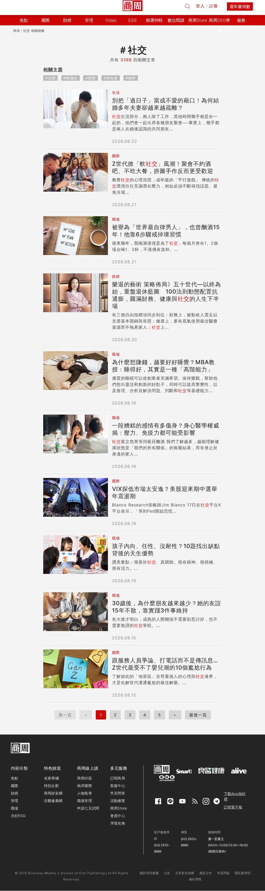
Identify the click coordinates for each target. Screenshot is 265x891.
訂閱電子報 (233, 807)
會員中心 (117, 815)
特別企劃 (51, 785)
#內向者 (111, 78)
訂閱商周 (117, 778)
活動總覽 (117, 800)
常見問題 (223, 873)
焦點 (14, 778)
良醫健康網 (53, 800)
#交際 (50, 78)
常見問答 (117, 793)
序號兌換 (117, 823)
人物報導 (84, 793)
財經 (14, 793)
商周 (16, 31)
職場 (14, 808)
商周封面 (84, 778)
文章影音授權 (184, 873)
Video (110, 20)
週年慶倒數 (240, 6)
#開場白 (70, 78)
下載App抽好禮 (235, 796)
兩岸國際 (84, 785)
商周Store (197, 20)
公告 (167, 873)
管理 (14, 800)
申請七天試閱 (88, 808)
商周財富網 (53, 793)
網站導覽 (195, 879)
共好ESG (18, 815)
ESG (132, 20)
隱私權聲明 (243, 873)
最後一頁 (198, 714)
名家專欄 (51, 778)
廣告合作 (205, 873)
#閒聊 (90, 78)
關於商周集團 (149, 873)
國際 (14, 785)
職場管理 (84, 800)
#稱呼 (131, 78)
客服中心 (117, 785)
